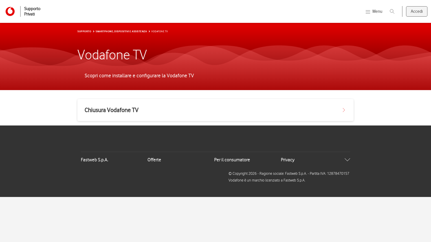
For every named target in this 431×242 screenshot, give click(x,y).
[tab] (215, 159)
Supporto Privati (32, 11)
